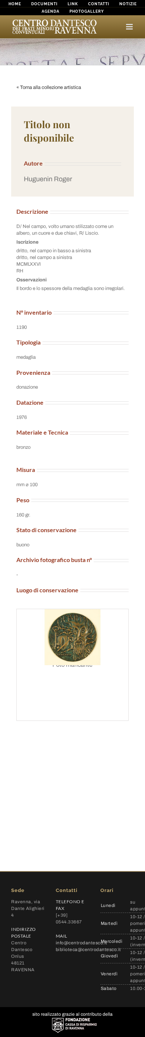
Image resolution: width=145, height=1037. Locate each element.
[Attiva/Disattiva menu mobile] (130, 27)
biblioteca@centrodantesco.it (88, 949)
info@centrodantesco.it (81, 942)
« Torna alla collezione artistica (48, 87)
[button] (72, 179)
